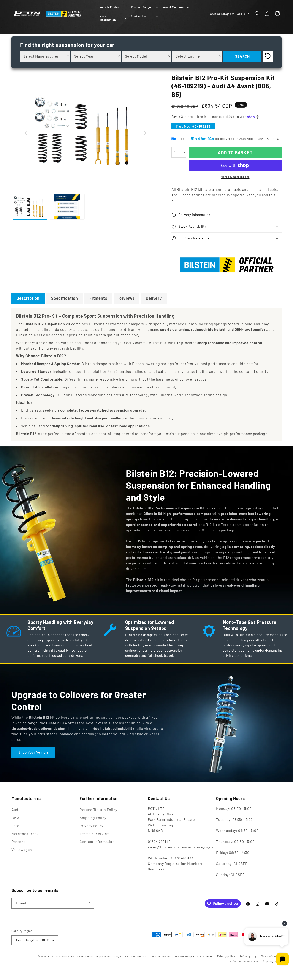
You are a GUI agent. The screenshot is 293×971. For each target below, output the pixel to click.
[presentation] (26, 133)
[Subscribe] (89, 903)
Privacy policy (226, 956)
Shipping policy (272, 961)
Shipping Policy (93, 817)
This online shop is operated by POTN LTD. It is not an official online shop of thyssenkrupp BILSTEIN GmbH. (147, 956)
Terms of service (271, 956)
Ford (15, 825)
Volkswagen (21, 849)
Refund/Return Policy (98, 809)
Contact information (245, 961)
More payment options (235, 176)
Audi (15, 809)
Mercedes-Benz (24, 833)
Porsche (18, 841)
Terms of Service (94, 833)
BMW (15, 817)
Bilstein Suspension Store (64, 956)
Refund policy (248, 956)
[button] (144, 7)
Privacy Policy (91, 825)
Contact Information (97, 841)
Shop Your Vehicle (33, 752)
